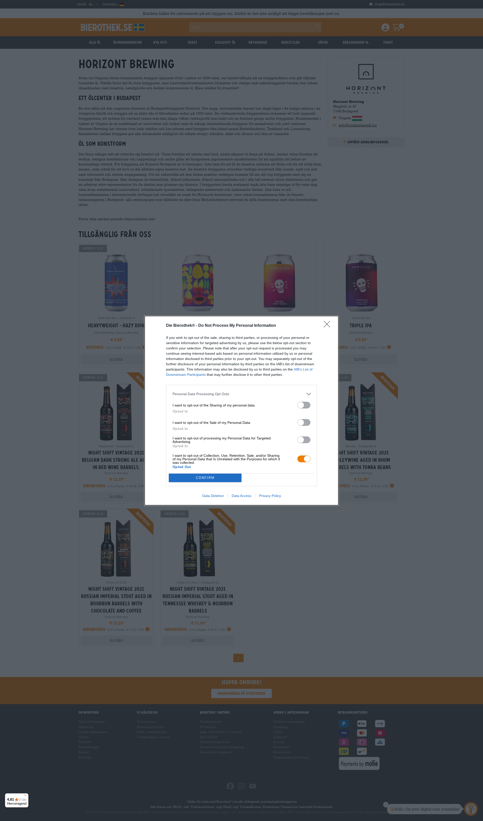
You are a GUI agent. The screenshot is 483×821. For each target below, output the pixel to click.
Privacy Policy (270, 496)
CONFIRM (205, 478)
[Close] (328, 326)
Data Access (241, 496)
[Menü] (25, 796)
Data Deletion (213, 496)
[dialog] (241, 410)
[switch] (303, 405)
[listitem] (241, 394)
